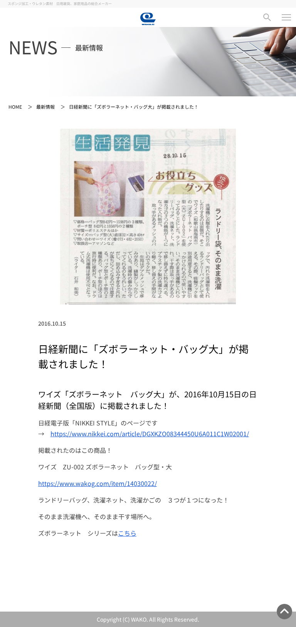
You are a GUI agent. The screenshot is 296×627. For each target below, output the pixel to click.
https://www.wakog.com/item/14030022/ (97, 483)
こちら (127, 533)
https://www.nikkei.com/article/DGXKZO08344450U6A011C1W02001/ (149, 433)
